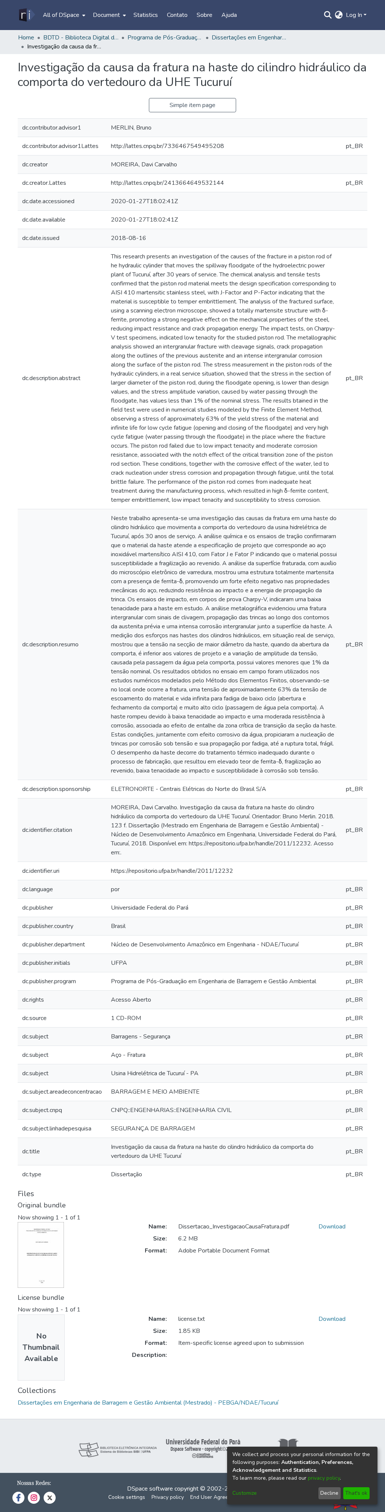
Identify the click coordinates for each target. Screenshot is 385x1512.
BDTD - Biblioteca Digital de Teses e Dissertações (80, 37)
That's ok (356, 1493)
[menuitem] (63, 15)
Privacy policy (168, 1497)
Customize (244, 1493)
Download (332, 1226)
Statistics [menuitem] (145, 15)
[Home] (26, 15)
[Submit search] (328, 15)
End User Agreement (215, 1497)
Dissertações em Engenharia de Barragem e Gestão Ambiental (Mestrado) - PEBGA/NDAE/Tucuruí (249, 37)
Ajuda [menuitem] (229, 15)
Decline (329, 1493)
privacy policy (324, 1478)
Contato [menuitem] (177, 15)
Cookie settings (126, 1497)
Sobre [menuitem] (204, 15)
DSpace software (150, 1489)
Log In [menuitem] (354, 15)
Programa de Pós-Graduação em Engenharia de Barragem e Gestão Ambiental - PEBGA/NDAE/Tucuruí (165, 37)
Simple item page (192, 105)
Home (26, 37)
